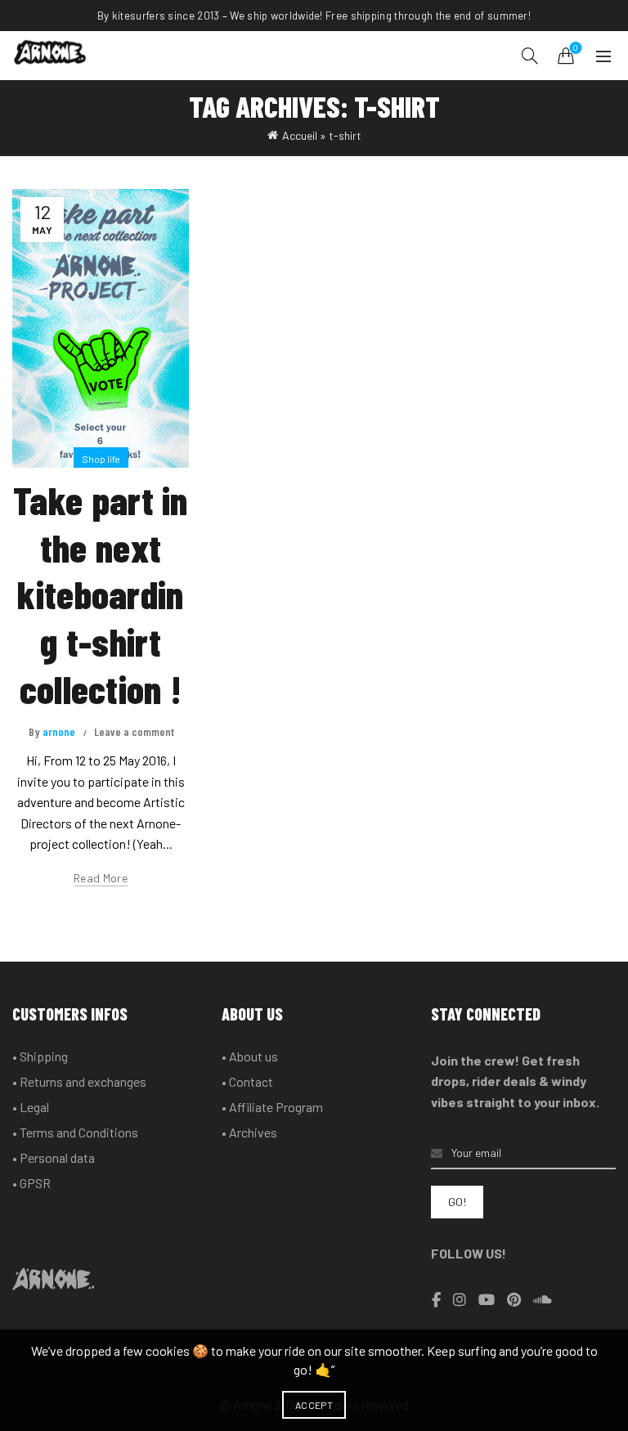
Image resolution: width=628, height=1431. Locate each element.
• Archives (249, 1132)
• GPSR (31, 1183)
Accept (314, 1405)
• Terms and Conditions (75, 1132)
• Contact (247, 1081)
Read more (101, 878)
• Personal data (53, 1157)
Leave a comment (134, 731)
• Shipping (40, 1056)
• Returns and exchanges (79, 1081)
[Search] (530, 55)
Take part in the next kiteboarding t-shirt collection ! (100, 593)
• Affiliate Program (272, 1107)
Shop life (101, 458)
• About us (250, 1056)
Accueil (299, 135)
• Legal (30, 1107)
